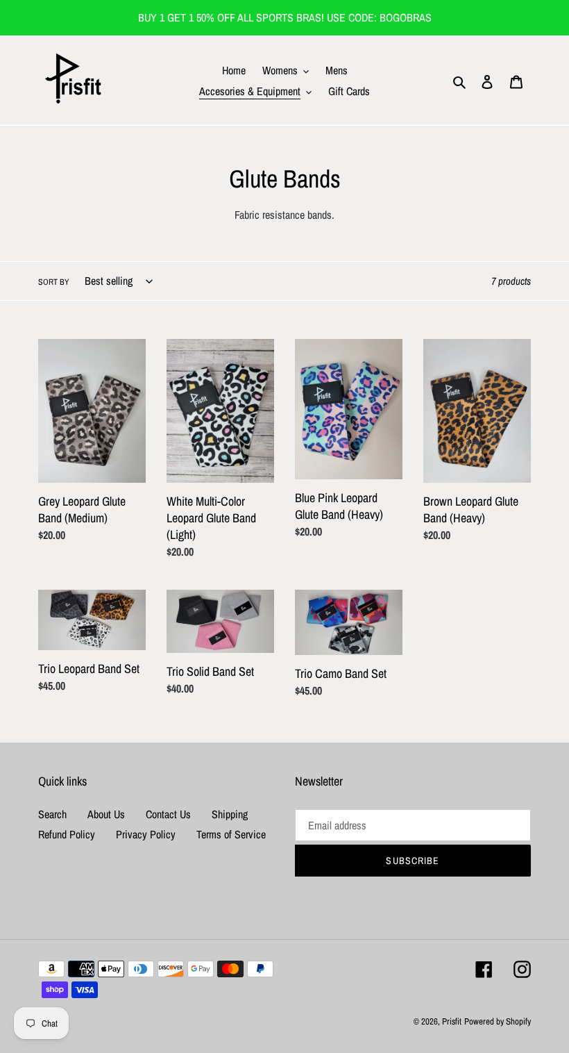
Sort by (53, 282)
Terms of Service (231, 834)
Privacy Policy (146, 834)
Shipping (230, 814)
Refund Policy (66, 834)
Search (52, 814)
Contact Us (168, 814)
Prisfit (451, 1021)
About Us (106, 814)
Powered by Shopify (497, 1021)
